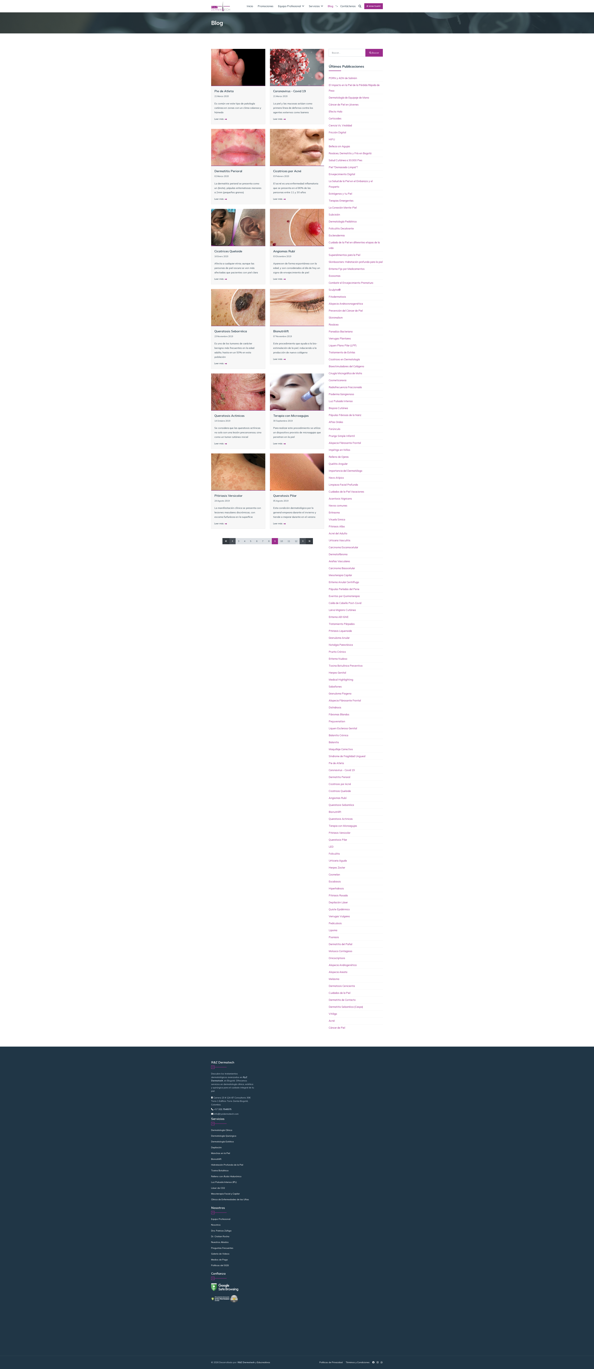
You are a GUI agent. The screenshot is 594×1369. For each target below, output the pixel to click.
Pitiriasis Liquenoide (340, 630)
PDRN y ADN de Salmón (343, 78)
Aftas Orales (336, 422)
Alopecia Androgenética (343, 965)
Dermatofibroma (338, 554)
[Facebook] (373, 1362)
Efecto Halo (335, 111)
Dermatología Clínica (221, 1130)
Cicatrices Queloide (228, 251)
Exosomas (334, 275)
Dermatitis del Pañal (340, 944)
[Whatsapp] (382, 1362)
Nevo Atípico (336, 477)
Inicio (250, 6)
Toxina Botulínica (219, 1170)
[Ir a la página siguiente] (303, 541)
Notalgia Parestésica (341, 644)
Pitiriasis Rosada (338, 895)
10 (281, 541)
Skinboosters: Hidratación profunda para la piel (356, 261)
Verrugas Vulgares (339, 916)
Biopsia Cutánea (338, 408)
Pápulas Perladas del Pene (344, 589)
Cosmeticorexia (337, 380)
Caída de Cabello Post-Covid (345, 603)
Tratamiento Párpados (342, 623)
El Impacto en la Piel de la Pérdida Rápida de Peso (354, 87)
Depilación (216, 1147)
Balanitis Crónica (338, 735)
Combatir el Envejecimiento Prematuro (351, 282)
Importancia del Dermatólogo (345, 470)
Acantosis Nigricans (340, 498)
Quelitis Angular (338, 463)
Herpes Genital (337, 672)
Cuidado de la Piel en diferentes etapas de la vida (354, 245)
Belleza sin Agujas (339, 146)
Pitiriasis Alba (337, 526)
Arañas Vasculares (339, 561)
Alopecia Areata (338, 972)
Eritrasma (334, 512)
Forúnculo (334, 429)
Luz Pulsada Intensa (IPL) (224, 1182)
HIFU (332, 139)
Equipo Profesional (289, 6)
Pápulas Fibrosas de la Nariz (345, 415)
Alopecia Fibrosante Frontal (345, 442)
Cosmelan (334, 874)
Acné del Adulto (338, 533)
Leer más (219, 119)
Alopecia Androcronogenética (346, 303)
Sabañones (335, 686)
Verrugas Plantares (340, 338)
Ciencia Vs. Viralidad (340, 125)
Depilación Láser (338, 902)
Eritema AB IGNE (339, 617)
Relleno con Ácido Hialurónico (226, 1176)
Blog (330, 6)
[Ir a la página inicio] (226, 541)
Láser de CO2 (218, 1188)
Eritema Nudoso (338, 658)
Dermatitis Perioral (228, 171)
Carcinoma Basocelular (342, 568)
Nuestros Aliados (220, 1242)
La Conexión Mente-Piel (343, 207)
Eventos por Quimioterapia (344, 596)
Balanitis (334, 742)
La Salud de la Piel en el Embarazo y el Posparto (351, 183)
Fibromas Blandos (339, 714)
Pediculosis (335, 923)
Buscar (375, 52)
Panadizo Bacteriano (341, 331)
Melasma (334, 979)
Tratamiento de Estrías (342, 352)
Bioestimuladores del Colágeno (346, 366)
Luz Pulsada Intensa (341, 401)
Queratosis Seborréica (230, 331)
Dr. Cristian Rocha (220, 1236)
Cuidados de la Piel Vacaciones (346, 491)
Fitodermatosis (337, 296)
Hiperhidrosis (336, 888)
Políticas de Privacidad (331, 1362)
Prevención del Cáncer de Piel (346, 310)
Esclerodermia (337, 235)
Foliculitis (334, 853)
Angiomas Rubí (284, 251)
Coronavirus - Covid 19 (289, 91)
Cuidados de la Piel (339, 992)
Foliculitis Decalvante (341, 228)
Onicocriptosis (337, 958)
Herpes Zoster (337, 867)
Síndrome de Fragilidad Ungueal (347, 756)
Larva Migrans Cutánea (342, 610)
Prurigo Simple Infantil (342, 436)
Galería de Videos (220, 1253)
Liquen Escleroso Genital (343, 728)
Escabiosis (335, 881)
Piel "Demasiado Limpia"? (343, 167)
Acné (332, 1020)
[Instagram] (378, 1362)
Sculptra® (335, 289)
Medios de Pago (219, 1259)
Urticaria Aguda (338, 860)
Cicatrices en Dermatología (344, 359)
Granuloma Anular (339, 637)
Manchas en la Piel (220, 1153)
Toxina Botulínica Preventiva (345, 665)
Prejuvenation (337, 721)
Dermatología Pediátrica (343, 221)
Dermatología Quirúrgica (223, 1135)
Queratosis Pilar (285, 496)
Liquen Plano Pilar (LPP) (343, 345)
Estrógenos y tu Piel (340, 193)
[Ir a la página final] (309, 541)
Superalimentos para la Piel (344, 255)
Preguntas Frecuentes (222, 1248)
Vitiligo (333, 1013)
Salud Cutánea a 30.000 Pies (345, 160)
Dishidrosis (335, 707)
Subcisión (334, 214)
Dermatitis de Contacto (342, 999)
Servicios (314, 6)
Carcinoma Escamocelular (343, 547)
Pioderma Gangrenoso (341, 394)
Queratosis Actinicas (229, 416)
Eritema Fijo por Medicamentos (347, 268)
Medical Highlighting (341, 679)
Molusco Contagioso (340, 951)
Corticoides (335, 118)
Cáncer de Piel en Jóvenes (344, 104)
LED (331, 846)
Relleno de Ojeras (339, 456)
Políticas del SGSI (220, 1265)
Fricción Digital (337, 132)
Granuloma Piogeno (340, 693)
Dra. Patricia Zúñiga (221, 1230)
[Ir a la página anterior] (232, 541)
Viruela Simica (337, 519)
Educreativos (263, 1362)
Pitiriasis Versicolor (228, 496)
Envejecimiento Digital (342, 174)
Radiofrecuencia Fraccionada (345, 387)
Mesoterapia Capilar (340, 575)
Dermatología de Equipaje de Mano (349, 97)
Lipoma (333, 930)
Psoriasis (334, 937)
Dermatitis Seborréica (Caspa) (346, 1006)
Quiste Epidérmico (339, 909)
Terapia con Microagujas (291, 416)
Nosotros (216, 1224)
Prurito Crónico (337, 651)
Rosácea (333, 324)
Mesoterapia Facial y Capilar (225, 1193)
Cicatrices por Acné (287, 171)
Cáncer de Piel (337, 1027)
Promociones (265, 6)
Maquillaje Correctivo (341, 749)
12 (296, 541)
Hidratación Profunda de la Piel (227, 1164)
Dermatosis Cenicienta (342, 985)
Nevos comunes (338, 505)
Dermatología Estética (222, 1141)
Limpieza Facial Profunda (343, 484)
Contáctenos (348, 6)
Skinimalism (336, 317)
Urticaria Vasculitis (339, 540)
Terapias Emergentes (341, 200)
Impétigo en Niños (339, 449)
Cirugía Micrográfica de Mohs (345, 373)
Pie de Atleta (224, 91)
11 (289, 541)
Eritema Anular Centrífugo (344, 582)
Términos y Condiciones (358, 1362)
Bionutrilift (281, 331)
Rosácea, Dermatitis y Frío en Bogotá (350, 153)
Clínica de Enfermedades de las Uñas (230, 1199)
